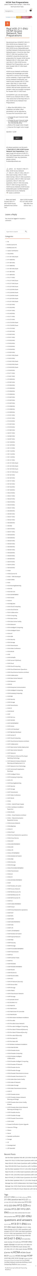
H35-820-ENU (11, 558)
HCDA (9, 570)
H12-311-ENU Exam (12, 301)
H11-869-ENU (11, 274)
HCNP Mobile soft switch (14, 886)
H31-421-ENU (11, 475)
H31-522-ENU (11, 487)
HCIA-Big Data (11, 603)
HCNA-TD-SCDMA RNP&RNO (15, 868)
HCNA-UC (10, 874)
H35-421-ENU (11, 520)
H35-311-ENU (11, 508)
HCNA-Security (11, 862)
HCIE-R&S (10, 696)
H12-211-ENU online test (21, 1197)
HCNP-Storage (11, 946)
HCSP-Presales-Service (13, 1112)
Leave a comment (14, 193)
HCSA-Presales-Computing (14, 1053)
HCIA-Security (11, 639)
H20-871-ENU (11, 439)
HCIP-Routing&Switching (14, 783)
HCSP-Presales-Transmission (15, 1118)
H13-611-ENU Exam (12, 355)
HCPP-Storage (11, 996)
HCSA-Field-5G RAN (12, 1047)
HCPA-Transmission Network (15, 993)
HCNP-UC (10, 954)
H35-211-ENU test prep (20, 183)
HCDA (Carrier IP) (12, 573)
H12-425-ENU (11, 313)
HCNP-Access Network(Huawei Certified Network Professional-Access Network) (17, 189)
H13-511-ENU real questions (13, 1233)
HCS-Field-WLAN (12, 1014)
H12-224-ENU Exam (12, 295)
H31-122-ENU (11, 451)
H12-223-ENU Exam (12, 292)
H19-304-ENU (11, 391)
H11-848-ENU (11, 265)
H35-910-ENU (11, 562)
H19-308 (26, 1244)
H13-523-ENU (11, 346)
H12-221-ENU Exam (12, 286)
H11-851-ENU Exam (12, 268)
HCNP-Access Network (17, 171)
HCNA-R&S (10, 859)
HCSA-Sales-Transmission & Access (17, 1088)
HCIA (8, 582)
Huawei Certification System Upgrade (17, 1124)
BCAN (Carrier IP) (12, 245)
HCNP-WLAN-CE (11, 972)
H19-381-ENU (11, 430)
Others (9, 1130)
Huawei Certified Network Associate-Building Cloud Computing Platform (18, 1262)
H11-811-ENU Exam (12, 256)
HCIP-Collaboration (12, 744)
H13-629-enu (17, 1242)
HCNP (9, 883)
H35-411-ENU (11, 517)
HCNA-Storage (11, 865)
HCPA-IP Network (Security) (15, 981)
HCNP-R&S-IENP (9, 1258)
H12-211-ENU (9, 1197)
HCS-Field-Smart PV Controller (15, 1011)
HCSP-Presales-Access (13, 1094)
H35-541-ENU (11, 544)
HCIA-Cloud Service (12, 609)
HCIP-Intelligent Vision (13, 774)
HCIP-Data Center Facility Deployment (18, 747)
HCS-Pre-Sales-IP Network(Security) (17, 1032)
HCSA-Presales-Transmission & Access (17, 1073)
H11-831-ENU (11, 262)
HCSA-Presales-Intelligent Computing (17, 1061)
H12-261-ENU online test (17, 1213)
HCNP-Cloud (10, 907)
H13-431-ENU (11, 334)
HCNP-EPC (10, 916)
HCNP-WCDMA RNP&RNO (14, 966)
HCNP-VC (10, 960)
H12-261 (16, 1208)
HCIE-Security (11, 699)
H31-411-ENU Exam (12, 472)
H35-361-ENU (11, 514)
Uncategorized (11, 1145)
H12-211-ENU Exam (12, 280)
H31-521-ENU (11, 484)
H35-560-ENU (11, 547)
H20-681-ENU (11, 436)
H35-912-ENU (11, 564)
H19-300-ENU (11, 379)
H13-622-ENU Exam (12, 364)
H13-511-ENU (11, 337)
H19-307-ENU (11, 397)
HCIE (8, 654)
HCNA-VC (10, 877)
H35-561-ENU (11, 550)
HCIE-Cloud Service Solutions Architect (18, 672)
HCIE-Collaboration (12, 675)
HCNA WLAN (11, 812)
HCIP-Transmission (12, 792)
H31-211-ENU (11, 460)
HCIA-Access (10, 597)
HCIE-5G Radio (11, 657)
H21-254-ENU (11, 442)
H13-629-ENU (11, 370)
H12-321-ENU (11, 304)
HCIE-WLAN (10, 711)
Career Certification (12, 250)
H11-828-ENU (11, 259)
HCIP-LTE (10, 780)
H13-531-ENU (11, 352)
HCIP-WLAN (10, 798)
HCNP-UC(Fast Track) (13, 958)
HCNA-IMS (10, 847)
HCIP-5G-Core (11, 717)
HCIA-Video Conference (13, 648)
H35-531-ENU (11, 541)
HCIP (8, 714)
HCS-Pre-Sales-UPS (12, 1041)
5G (8, 241)
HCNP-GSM (10, 919)
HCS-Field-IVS (11, 1005)
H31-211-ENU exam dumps (18, 1249)
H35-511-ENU (11, 532)
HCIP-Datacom (11, 753)
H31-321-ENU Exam (12, 466)
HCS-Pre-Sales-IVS (12, 1038)
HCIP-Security (11, 786)
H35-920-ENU (11, 568)
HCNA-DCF (10, 841)
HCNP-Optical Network (13, 937)
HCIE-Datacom (11, 681)
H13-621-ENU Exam (12, 361)
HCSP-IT (9, 1091)
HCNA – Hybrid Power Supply (15, 804)
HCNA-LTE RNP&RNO (13, 853)
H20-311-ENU (11, 433)
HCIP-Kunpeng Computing (14, 777)
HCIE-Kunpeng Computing (14, 693)
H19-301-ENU (11, 382)
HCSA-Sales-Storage (12, 1085)
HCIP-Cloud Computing (13, 738)
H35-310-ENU (11, 502)
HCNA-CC (10, 829)
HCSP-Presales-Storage (13, 1115)
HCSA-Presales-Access (13, 1050)
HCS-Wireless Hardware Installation (17, 1044)
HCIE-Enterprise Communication (16, 687)
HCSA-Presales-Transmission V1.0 (16, 1076)
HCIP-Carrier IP (11, 735)
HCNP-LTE (10, 928)
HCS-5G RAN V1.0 (12, 1002)
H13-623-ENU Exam (12, 367)
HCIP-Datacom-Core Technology (16, 766)
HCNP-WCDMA (11, 964)
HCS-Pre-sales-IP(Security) (14, 1035)
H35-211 (11, 173)
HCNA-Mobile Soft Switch (14, 856)
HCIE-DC (9, 684)
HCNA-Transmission (12, 871)
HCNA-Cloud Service (13, 838)
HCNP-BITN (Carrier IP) (13, 898)
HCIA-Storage (11, 642)
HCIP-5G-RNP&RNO (12, 723)
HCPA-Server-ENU (12, 984)
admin (11, 169)
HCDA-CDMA (11, 579)
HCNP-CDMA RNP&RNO (14, 904)
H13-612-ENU (11, 358)
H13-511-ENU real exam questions (21, 1231)
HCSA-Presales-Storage (13, 1070)
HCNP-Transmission (12, 952)
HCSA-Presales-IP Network (14, 1064)
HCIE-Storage (11, 702)
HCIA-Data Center (12, 618)
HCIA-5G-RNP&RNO (12, 594)
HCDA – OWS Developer (14, 576)
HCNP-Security (11, 943)
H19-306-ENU (11, 394)
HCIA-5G (9, 588)
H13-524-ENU (11, 349)
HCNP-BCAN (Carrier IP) (14, 892)
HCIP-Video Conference (13, 795)
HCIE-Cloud (10, 663)
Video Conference (21, 1264)
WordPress (8, 1269)
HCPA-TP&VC (11, 990)
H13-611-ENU (13, 1238)
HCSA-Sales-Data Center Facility (16, 1079)
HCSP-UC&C (10, 1121)
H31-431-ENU (11, 478)
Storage (9, 1139)
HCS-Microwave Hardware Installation (18, 1017)
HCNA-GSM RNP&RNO (13, 844)
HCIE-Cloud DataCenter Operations (17, 669)
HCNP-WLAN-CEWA (12, 975)
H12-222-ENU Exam (12, 289)
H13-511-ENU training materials (20, 1235)
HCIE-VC (9, 708)
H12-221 (25, 1199)
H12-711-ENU (11, 316)
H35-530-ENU (11, 538)
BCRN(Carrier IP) (12, 247)
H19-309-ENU (11, 412)
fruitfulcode (17, 1268)
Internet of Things (12, 1127)
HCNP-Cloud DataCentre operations (17, 910)
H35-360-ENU (11, 511)
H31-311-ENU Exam (12, 463)
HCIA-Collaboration (12, 612)
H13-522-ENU (11, 340)
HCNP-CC (10, 901)
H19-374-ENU (11, 427)
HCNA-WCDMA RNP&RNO (14, 880)
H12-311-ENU (7, 1224)
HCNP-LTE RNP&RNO (13, 931)
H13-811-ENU (11, 376)
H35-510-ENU (11, 529)
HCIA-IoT (9, 633)
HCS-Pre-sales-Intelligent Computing (17, 1026)
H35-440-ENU (11, 523)
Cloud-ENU (10, 253)
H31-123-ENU (11, 457)
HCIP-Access (10, 726)
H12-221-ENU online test (16, 1202)
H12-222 (28, 1202)
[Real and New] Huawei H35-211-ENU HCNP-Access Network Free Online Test (10, 203)
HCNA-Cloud (10, 832)
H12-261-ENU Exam (12, 298)
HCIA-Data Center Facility (14, 621)
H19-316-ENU (11, 421)
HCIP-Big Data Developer (14, 732)
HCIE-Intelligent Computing (15, 690)
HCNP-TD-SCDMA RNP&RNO (15, 948)
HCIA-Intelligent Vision (13, 630)
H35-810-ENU (11, 556)
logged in (16, 218)
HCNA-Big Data (11, 826)
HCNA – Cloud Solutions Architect (16, 815)
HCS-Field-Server (12, 1008)
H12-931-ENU (11, 331)
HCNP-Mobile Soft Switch (14, 934)
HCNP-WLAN (11, 969)
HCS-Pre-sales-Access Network (15, 1023)
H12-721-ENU (11, 319)
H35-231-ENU (11, 499)
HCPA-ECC (10, 978)
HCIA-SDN (10, 636)
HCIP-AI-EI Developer (13, 729)
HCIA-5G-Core (11, 591)
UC (8, 1142)
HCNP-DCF (10, 913)
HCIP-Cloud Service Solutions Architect (18, 741)
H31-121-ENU (11, 448)
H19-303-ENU (11, 388)
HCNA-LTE (10, 850)
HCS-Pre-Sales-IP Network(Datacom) (17, 1029)
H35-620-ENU (11, 553)
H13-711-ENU (11, 373)
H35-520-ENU (11, 535)
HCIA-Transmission (12, 645)
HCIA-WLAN (10, 651)
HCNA (9, 801)
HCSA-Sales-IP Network (13, 1082)
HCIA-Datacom (11, 624)
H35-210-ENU (11, 493)
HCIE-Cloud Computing (13, 666)
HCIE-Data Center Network (14, 678)
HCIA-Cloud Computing (13, 606)
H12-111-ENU (11, 277)
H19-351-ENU (11, 424)
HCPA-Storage (11, 987)
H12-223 (22, 1205)
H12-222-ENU (10, 1205)
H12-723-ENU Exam (12, 325)
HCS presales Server (12, 999)
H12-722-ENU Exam (12, 322)
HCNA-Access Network (13, 823)
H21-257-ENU (11, 445)
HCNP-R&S (10, 940)
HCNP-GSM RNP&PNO (13, 922)
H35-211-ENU (19, 173)
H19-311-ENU (11, 415)
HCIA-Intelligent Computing (15, 627)
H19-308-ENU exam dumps (18, 1247)
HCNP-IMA (10, 925)
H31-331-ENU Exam (12, 469)
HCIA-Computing (12, 615)
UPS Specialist (11, 1148)
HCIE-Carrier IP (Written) (14, 660)
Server (9, 1133)
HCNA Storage (21, 1256)
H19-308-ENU (11, 406)
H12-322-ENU (11, 307)
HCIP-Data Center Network (14, 750)
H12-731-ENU (11, 328)
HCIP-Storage (11, 789)
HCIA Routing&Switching (14, 585)
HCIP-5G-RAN (11, 720)
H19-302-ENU (11, 385)
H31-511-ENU (11, 481)
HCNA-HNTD (12, 1256)
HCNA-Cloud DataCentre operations (17, 835)
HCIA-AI (9, 600)
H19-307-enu (19, 1244)
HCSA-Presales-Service (13, 1067)
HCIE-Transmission (12, 705)
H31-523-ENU (11, 490)
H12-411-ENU (11, 310)
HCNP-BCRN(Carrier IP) (13, 895)
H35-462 (9, 526)
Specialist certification (13, 1136)
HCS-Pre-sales (11, 1020)
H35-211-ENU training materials (16, 185)
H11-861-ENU (11, 271)
